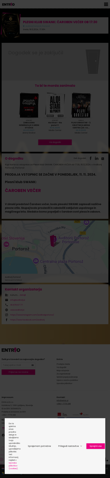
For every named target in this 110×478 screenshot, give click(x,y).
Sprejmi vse (96, 446)
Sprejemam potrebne (39, 446)
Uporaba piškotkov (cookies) (13, 466)
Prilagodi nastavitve (68, 446)
